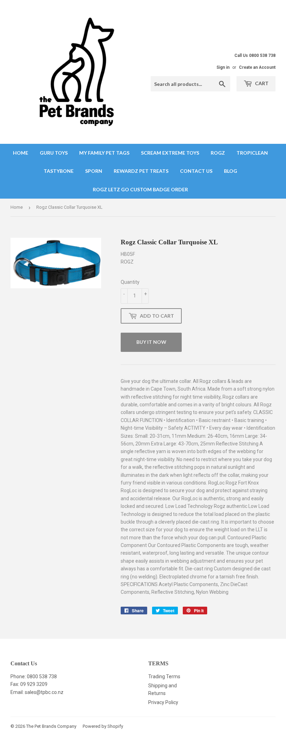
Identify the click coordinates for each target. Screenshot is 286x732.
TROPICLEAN (252, 153)
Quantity (130, 282)
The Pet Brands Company (51, 726)
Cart (261, 83)
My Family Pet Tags (104, 153)
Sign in (223, 67)
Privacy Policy (163, 702)
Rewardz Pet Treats (141, 171)
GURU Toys (54, 153)
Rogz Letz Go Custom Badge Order (140, 189)
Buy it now (151, 342)
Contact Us (196, 171)
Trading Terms (164, 676)
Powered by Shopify (103, 726)
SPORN (93, 171)
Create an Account (257, 67)
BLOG (230, 171)
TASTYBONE (59, 171)
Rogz (218, 153)
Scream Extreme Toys (170, 153)
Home (20, 153)
